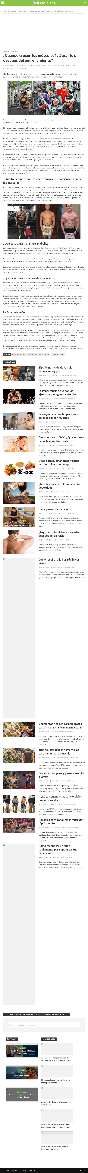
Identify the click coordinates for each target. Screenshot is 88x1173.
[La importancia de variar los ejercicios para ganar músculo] (19, 396)
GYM (9, 11)
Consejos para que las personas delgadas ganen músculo (58, 415)
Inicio (5, 11)
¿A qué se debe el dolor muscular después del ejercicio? (59, 533)
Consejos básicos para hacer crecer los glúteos (56, 1103)
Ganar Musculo (44, 354)
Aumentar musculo (18, 354)
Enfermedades (21, 1092)
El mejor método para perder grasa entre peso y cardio (55, 1081)
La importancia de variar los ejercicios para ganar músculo (57, 392)
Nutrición (22, 1070)
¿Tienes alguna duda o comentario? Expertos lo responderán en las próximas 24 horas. (47, 65)
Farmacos (22, 1048)
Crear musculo (32, 354)
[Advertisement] (44, 31)
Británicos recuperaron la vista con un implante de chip (22, 1096)
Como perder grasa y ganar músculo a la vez (61, 774)
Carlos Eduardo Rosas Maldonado (16, 68)
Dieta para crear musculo (54, 509)
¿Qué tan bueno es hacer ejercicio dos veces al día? (60, 798)
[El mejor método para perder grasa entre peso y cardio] (57, 1071)
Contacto (14, 1170)
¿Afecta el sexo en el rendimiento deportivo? (59, 485)
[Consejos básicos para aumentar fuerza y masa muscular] (57, 1137)
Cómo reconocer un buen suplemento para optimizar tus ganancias (58, 849)
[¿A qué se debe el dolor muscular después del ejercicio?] (19, 542)
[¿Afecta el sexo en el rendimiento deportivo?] (19, 493)
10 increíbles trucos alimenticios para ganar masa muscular (59, 751)
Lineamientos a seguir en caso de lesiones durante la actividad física (55, 1059)
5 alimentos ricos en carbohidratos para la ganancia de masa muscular (60, 725)
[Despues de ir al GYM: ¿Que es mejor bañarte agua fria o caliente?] (19, 443)
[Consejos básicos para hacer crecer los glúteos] (57, 1093)
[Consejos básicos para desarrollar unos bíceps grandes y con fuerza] (57, 1115)
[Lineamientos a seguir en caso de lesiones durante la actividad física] (57, 1049)
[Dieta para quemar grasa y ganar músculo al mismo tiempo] (19, 468)
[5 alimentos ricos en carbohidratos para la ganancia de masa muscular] (19, 729)
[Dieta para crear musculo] (19, 517)
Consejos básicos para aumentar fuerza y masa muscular (54, 1147)
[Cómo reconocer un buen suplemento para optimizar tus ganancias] (19, 924)
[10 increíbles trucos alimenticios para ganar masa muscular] (19, 755)
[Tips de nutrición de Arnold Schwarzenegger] (19, 373)
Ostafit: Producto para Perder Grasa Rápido (22, 1052)
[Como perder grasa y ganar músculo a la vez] (19, 780)
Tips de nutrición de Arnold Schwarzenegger (55, 369)
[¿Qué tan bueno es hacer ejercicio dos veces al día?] (19, 803)
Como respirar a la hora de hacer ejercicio (59, 561)
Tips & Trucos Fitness (19, 11)
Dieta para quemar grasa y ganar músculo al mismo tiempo (59, 462)
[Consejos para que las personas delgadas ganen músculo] (19, 421)
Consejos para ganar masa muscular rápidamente (61, 821)
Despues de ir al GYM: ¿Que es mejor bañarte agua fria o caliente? (61, 439)
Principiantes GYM (58, 354)
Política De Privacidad (28, 1170)
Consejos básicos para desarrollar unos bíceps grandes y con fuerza (55, 1125)
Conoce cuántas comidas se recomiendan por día (21, 1074)
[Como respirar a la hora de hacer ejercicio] (19, 638)
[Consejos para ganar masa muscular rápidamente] (19, 825)
